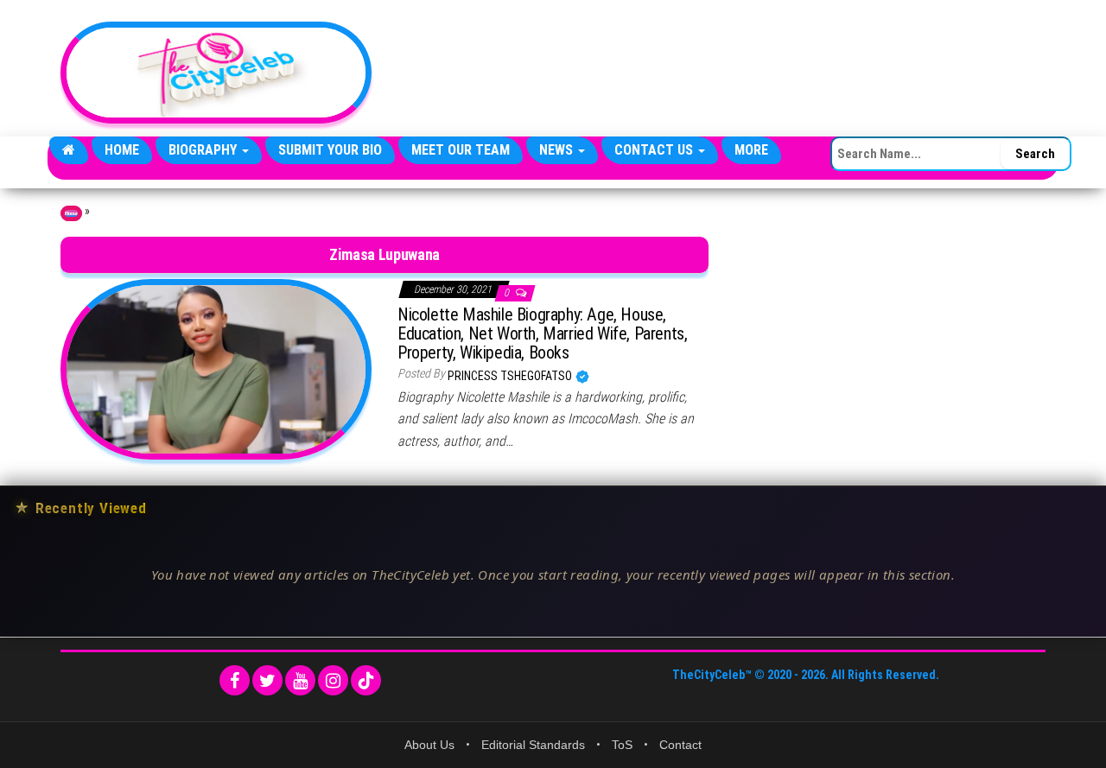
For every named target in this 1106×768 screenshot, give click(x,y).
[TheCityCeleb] (68, 150)
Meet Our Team (460, 150)
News (557, 150)
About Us (429, 745)
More (751, 150)
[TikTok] (366, 680)
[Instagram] (333, 680)
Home (122, 150)
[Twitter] (267, 680)
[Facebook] (234, 680)
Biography (204, 150)
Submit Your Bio (330, 150)
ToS (622, 745)
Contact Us (655, 150)
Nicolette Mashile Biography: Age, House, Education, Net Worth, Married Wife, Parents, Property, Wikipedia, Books (542, 333)
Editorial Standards (533, 745)
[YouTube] (300, 680)
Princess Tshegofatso (511, 376)
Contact (680, 745)
